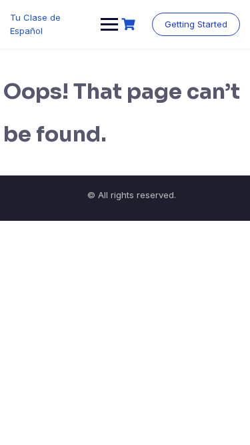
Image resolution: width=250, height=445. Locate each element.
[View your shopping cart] (130, 24)
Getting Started (196, 24)
